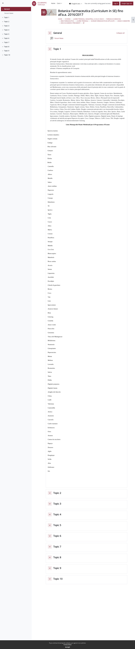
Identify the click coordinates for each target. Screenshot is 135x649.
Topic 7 (6, 42)
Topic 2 (6, 22)
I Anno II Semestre (123, 21)
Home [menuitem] (53, 3)
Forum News (8, 13)
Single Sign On (127, 3)
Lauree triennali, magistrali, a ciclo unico (88, 19)
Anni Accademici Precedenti (70, 23)
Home (60, 19)
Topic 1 (6, 17)
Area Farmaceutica (67, 21)
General (7, 9)
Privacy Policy (68, 644)
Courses (68, 19)
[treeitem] (16, 11)
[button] (50, 33)
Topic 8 (6, 47)
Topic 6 (6, 38)
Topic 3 (6, 26)
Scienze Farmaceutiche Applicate (103, 21)
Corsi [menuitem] (59, 3)
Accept (67, 647)
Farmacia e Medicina (113, 19)
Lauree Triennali (82, 21)
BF (83, 23)
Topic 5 (6, 34)
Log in (116, 3)
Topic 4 (6, 30)
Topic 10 (7, 55)
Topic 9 (6, 51)
